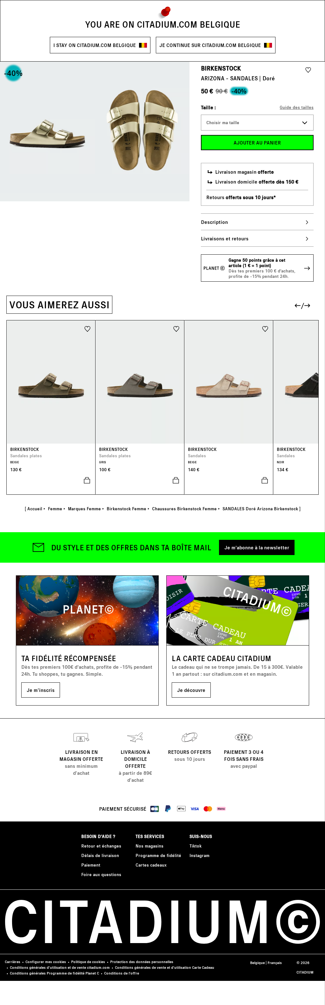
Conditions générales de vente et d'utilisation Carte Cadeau (164, 967)
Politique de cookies (88, 961)
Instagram (199, 855)
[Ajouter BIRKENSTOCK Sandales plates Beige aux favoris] (87, 328)
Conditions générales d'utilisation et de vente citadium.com (60, 967)
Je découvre (191, 690)
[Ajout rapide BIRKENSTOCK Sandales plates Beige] (51, 480)
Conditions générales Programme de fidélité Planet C (54, 973)
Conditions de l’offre (121, 973)
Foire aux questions (101, 874)
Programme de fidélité (158, 855)
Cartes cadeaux (151, 865)
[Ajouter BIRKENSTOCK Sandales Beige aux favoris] (265, 328)
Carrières (12, 961)
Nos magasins (149, 845)
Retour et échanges (101, 845)
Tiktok (195, 845)
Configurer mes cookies (45, 961)
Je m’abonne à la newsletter (256, 547)
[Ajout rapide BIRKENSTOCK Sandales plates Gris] (140, 480)
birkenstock (221, 68)
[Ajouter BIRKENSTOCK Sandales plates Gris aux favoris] (176, 328)
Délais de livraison (100, 855)
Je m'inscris (41, 690)
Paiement (90, 865)
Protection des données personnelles (141, 961)
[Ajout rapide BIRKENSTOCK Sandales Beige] (229, 480)
